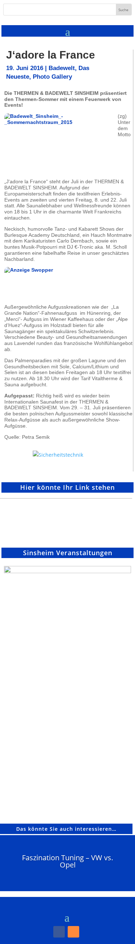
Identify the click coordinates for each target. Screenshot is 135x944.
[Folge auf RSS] (73, 932)
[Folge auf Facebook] (59, 932)
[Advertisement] (22, 520)
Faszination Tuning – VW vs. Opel (67, 861)
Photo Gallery (52, 76)
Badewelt (62, 68)
